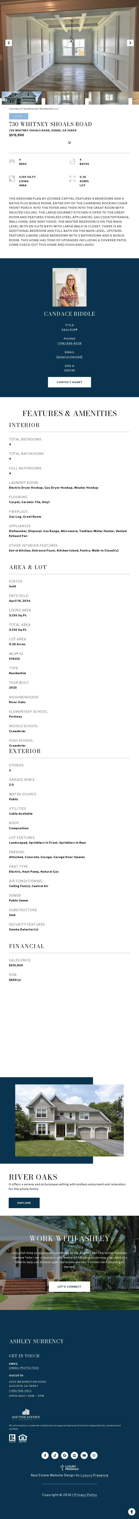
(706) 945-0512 (20, 1390)
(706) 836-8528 (70, 343)
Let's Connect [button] (69, 1286)
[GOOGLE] (64, 1455)
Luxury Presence (94, 1475)
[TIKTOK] (54, 1455)
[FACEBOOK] (45, 1455)
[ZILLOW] (74, 1455)
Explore (24, 1202)
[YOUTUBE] (84, 1455)
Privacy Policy (85, 1495)
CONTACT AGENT (70, 382)
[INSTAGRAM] (94, 1455)
